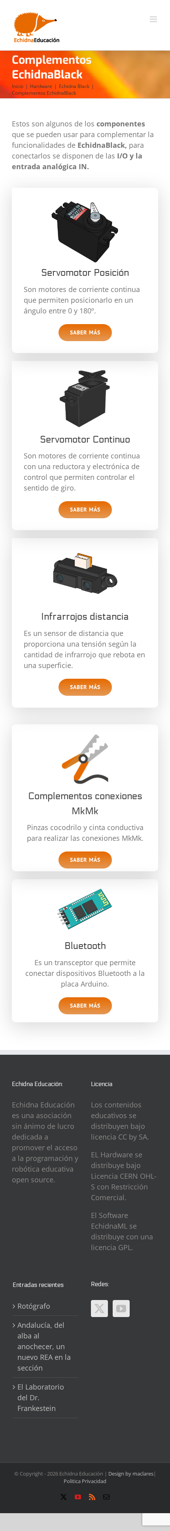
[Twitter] (99, 1308)
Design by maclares (130, 1473)
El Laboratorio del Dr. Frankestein (40, 1397)
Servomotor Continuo (85, 439)
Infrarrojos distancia (85, 616)
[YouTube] (121, 1308)
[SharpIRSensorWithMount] (85, 541)
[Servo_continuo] (85, 364)
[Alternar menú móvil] (154, 19)
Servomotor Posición (85, 273)
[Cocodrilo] (85, 733)
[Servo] (85, 197)
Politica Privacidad (85, 1481)
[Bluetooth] (85, 883)
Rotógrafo (33, 1306)
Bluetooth (85, 946)
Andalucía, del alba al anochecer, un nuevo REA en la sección (44, 1346)
